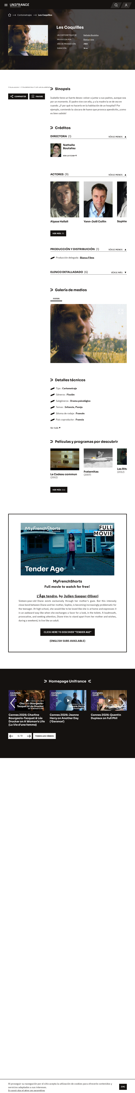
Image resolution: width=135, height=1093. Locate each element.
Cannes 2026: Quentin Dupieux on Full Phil (105, 716)
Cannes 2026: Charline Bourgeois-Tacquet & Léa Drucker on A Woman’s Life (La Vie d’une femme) (26, 719)
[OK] (123, 1086)
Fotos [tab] (56, 298)
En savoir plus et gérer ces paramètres (26, 1090)
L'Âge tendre (47, 596)
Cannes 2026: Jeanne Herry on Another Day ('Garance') (63, 718)
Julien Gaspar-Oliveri (81, 596)
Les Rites (123, 469)
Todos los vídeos (44, 736)
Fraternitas (91, 471)
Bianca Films (88, 39)
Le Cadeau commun (63, 474)
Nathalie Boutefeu (91, 35)
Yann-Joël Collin (95, 221)
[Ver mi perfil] (126, 5)
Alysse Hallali (59, 221)
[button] (120, 312)
